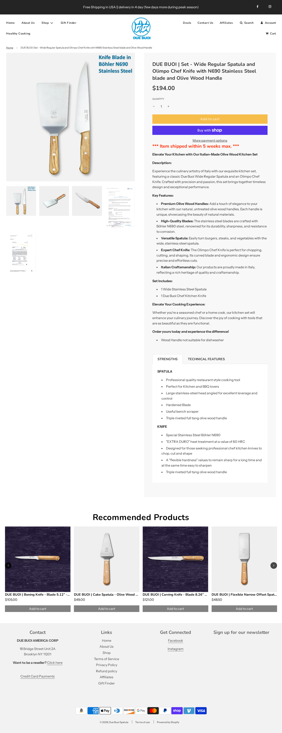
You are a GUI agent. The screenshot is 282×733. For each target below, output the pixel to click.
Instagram (176, 649)
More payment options (210, 140)
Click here (55, 663)
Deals (187, 23)
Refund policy (106, 671)
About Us (28, 23)
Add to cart (37, 609)
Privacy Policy (106, 665)
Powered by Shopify (168, 722)
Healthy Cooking (18, 34)
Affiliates (226, 23)
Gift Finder (68, 23)
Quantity (158, 98)
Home (10, 23)
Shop (107, 653)
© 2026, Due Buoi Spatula (114, 722)
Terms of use (142, 722)
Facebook (175, 640)
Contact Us (205, 23)
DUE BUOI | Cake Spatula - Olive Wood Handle (110, 594)
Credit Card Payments (37, 676)
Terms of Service (106, 659)
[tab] (167, 359)
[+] (168, 106)
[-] (153, 106)
